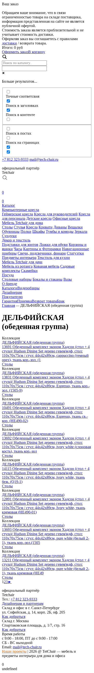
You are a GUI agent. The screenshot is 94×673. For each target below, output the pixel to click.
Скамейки (29, 271)
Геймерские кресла (17, 214)
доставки (9, 43)
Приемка (24, 301)
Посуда (8, 275)
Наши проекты (14, 651)
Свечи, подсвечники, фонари (42, 253)
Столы (7, 227)
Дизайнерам (12, 292)
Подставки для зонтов (20, 244)
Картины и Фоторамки (42, 249)
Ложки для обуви (53, 244)
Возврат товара (44, 301)
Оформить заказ (15, 52)
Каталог (8, 205)
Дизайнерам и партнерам (22, 603)
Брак (61, 301)
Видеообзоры (28, 288)
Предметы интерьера (19, 258)
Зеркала (80, 231)
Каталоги (9, 288)
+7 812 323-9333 (15, 159)
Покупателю (12, 297)
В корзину (36, 52)
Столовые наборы (17, 279)
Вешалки (75, 227)
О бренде (9, 284)
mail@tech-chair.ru (43, 159)
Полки (25, 231)
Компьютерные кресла (20, 210)
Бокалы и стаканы (47, 279)
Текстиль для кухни (53, 258)
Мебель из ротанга (17, 266)
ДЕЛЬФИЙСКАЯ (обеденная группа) (33, 342)
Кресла (32, 227)
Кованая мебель (46, 266)
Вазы (67, 279)
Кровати (46, 227)
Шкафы (38, 231)
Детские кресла (39, 218)
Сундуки (9, 236)
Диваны (60, 227)
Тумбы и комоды (60, 231)
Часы (18, 249)
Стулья (19, 227)
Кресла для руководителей (56, 214)
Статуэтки (75, 253)
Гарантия (9, 301)
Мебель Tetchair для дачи (22, 262)
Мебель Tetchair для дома (22, 223)
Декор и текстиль (16, 240)
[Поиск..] (5, 179)
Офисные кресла (66, 218)
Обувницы (11, 231)
